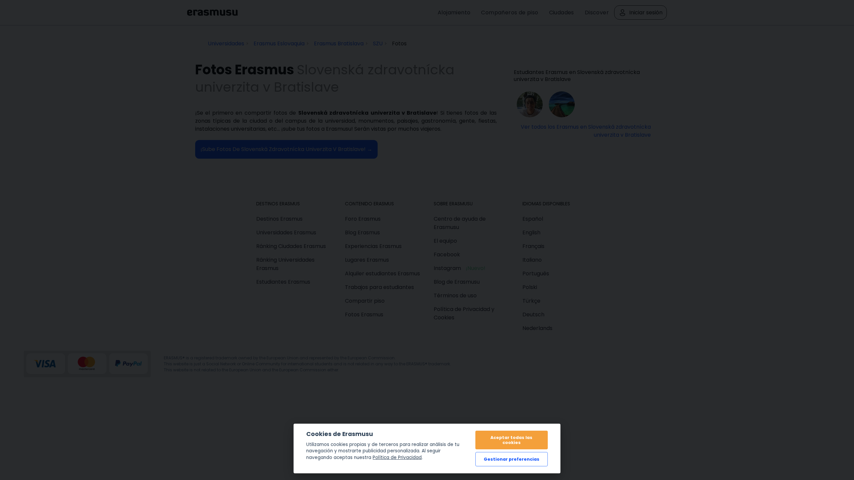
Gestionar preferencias (511, 459)
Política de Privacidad (397, 457)
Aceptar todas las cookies (511, 440)
